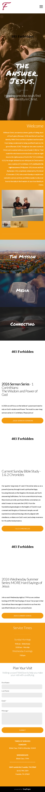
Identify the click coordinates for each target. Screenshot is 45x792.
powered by (22, 789)
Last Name (5, 691)
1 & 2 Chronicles (22, 528)
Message (5, 711)
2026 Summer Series (22, 616)
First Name (5, 683)
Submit (22, 730)
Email (3, 701)
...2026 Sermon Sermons (22, 420)
